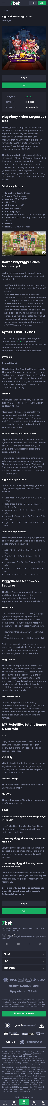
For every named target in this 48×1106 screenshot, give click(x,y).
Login (33, 3)
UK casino (20, 341)
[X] (40, 944)
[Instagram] (6, 945)
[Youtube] (18, 944)
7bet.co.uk (27, 1054)
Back (6, 10)
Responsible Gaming (25, 1013)
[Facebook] (29, 944)
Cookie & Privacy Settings (24, 1097)
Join (42, 3)
